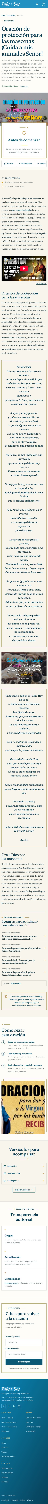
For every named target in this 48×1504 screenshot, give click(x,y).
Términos (30, 1500)
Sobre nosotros (7, 1468)
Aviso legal (5, 1500)
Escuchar (10, 163)
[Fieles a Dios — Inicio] (10, 4)
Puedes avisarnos (11, 1283)
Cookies (22, 1500)
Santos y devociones (33, 1418)
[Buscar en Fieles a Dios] (37, 4)
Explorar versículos (22, 1190)
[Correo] (19, 1406)
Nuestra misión (7, 1473)
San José (29, 1422)
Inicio (3, 15)
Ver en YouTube (41, 284)
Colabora (4, 1477)
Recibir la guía (24, 1361)
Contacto (4, 1482)
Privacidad (14, 1500)
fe (2, 903)
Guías (3, 1443)
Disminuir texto (26, 163)
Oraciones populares (9, 1427)
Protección (11, 15)
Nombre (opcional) (13, 1336)
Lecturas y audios (8, 1456)
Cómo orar (5, 1431)
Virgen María (30, 1431)
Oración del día (7, 1418)
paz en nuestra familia (21, 210)
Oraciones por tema (8, 1422)
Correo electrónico (13, 1348)
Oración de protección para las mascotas (19, 182)
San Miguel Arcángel (33, 1427)
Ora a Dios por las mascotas (14, 186)
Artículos (4, 1447)
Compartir (24, 86)
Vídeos (4, 1452)
